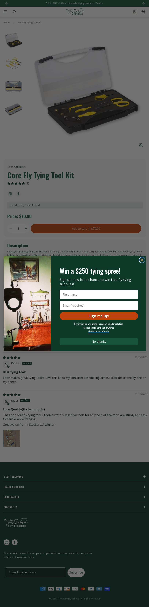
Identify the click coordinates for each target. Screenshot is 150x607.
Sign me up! (99, 315)
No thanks (99, 342)
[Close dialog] (142, 260)
